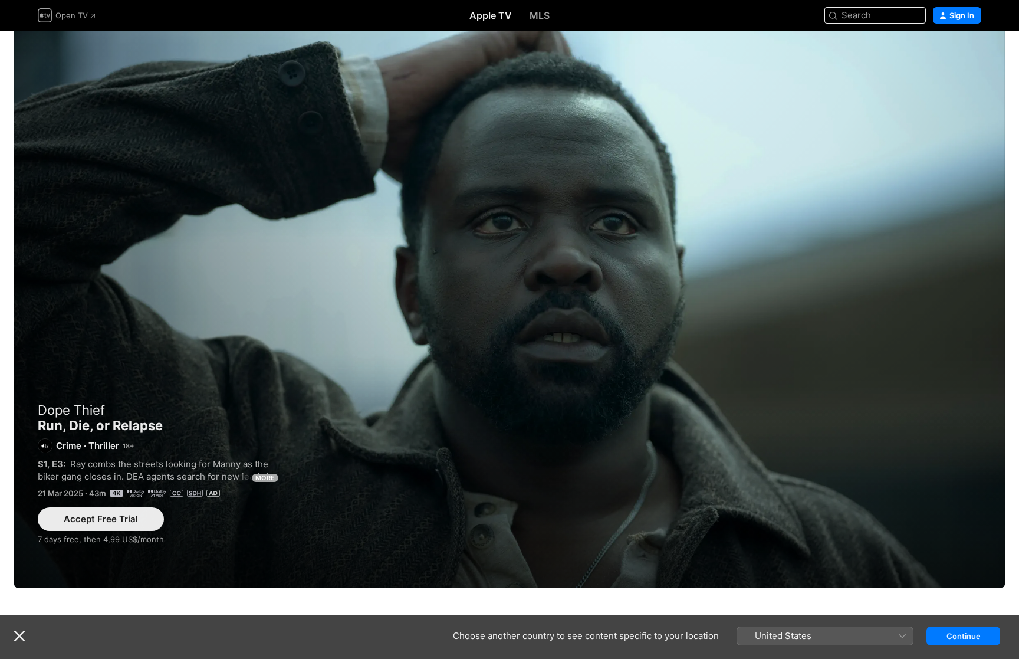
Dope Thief (71, 410)
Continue (963, 636)
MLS (540, 15)
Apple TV (490, 15)
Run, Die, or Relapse (509, 309)
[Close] (19, 636)
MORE (265, 478)
